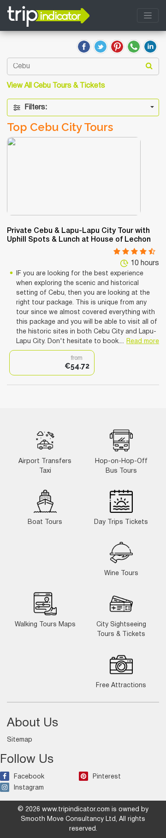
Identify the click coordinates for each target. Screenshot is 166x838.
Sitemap (19, 740)
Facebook (29, 777)
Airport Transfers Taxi (44, 466)
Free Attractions (121, 686)
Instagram (29, 788)
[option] (52, 362)
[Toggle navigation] (148, 15)
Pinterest (107, 777)
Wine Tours (121, 573)
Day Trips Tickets (121, 522)
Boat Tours (45, 522)
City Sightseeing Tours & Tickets (121, 629)
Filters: (35, 107)
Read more (142, 342)
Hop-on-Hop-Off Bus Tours (121, 466)
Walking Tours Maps (45, 625)
